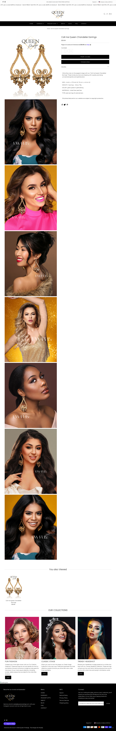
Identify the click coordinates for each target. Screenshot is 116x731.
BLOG (70, 23)
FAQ (76, 23)
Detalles (63, 67)
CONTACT (83, 23)
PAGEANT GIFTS (51, 23)
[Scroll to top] (112, 727)
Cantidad (64, 48)
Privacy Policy (63, 698)
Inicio (48, 28)
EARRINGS (40, 23)
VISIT (8, 677)
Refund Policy (63, 695)
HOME (31, 23)
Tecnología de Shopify (36, 727)
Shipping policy (63, 703)
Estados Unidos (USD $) (106, 2)
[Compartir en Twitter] (65, 105)
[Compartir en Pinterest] (67, 105)
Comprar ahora (85, 62)
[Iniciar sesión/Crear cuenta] (107, 14)
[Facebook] (3, 2)
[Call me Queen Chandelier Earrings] (13, 586)
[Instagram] (5, 2)
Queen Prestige (24, 727)
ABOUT (63, 23)
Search (61, 693)
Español (94, 2)
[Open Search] (104, 14)
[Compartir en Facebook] (62, 105)
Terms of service (64, 700)
